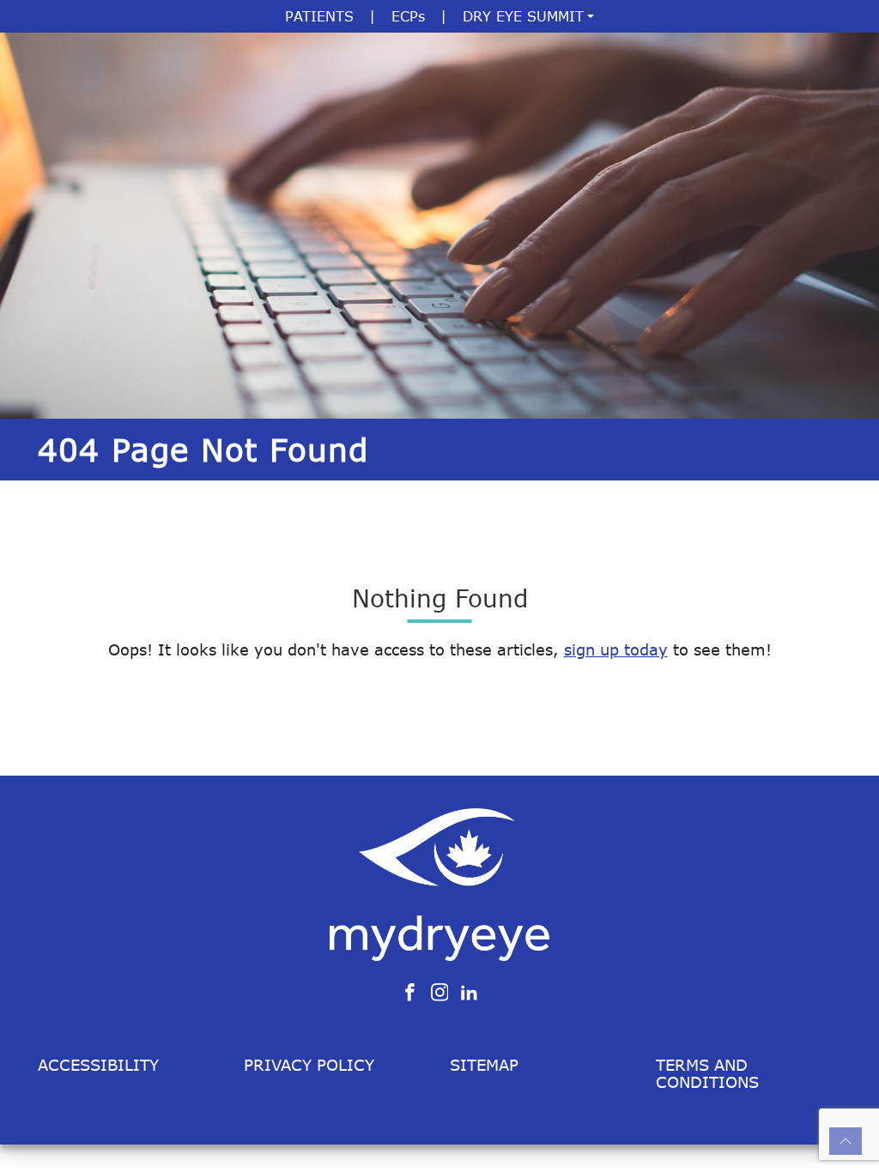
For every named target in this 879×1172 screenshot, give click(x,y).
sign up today (616, 649)
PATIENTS (319, 16)
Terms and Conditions (707, 1073)
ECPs (408, 16)
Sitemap (484, 1064)
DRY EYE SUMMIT (523, 16)
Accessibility (98, 1064)
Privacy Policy (309, 1064)
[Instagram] (440, 991)
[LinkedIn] (469, 991)
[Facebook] (410, 991)
